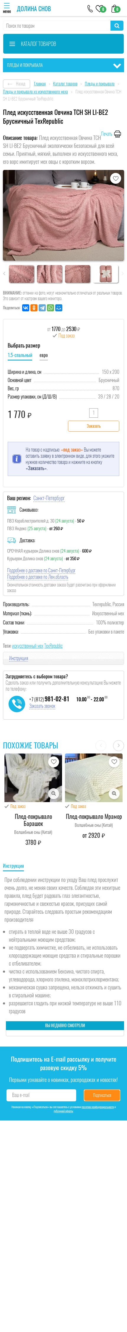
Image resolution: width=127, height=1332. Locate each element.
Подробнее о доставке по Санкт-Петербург (41, 570)
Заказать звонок (42, 706)
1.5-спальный (20, 355)
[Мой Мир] (58, 307)
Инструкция (18, 658)
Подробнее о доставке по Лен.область (37, 577)
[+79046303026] (90, 8)
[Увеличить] (53, 793)
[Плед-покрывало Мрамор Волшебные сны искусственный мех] (94, 777)
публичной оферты (63, 1111)
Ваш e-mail (21, 1095)
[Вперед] (118, 745)
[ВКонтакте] (25, 307)
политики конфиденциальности (98, 1107)
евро (44, 355)
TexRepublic (53, 646)
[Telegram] (42, 307)
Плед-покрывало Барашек (33, 819)
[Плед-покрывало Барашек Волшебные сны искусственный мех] (33, 777)
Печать (106, 134)
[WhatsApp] (50, 307)
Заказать (94, 426)
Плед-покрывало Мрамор (94, 816)
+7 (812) (49, 699)
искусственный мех (27, 646)
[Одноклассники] (34, 307)
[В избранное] (115, 178)
